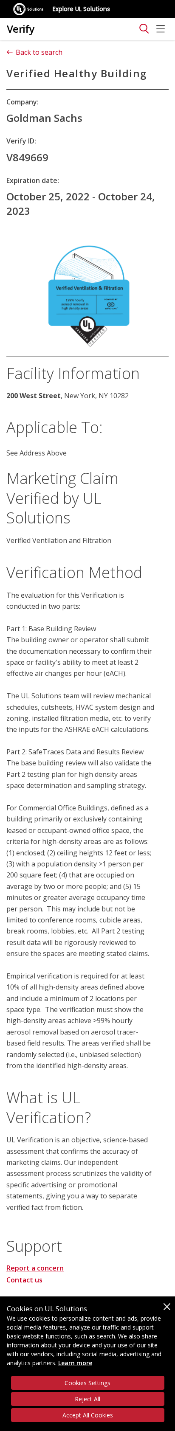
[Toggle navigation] (144, 29)
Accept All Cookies (87, 1415)
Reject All (87, 1399)
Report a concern (35, 1268)
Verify (20, 29)
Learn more (75, 1363)
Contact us (24, 1280)
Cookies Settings (87, 1383)
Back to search (39, 52)
